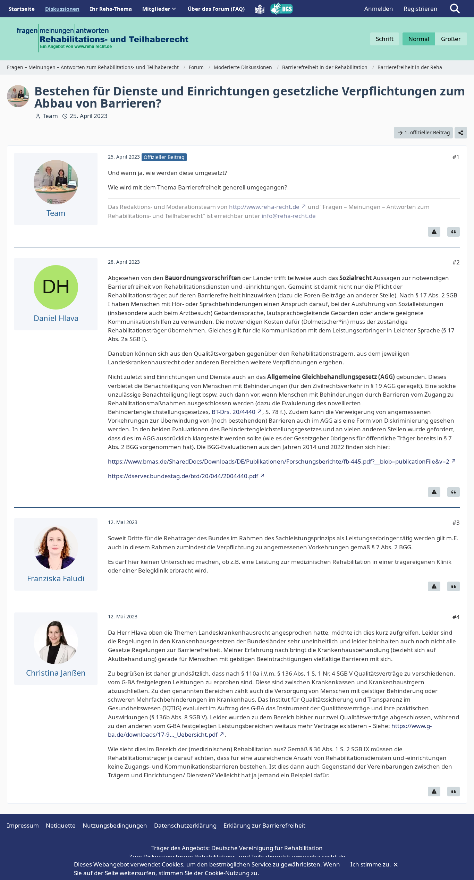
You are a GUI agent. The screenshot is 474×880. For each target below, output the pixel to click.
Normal (418, 39)
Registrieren (421, 8)
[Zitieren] (453, 232)
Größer (451, 39)
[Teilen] (461, 132)
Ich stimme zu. (371, 864)
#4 (456, 617)
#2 (456, 262)
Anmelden (378, 8)
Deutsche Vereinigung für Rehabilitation (267, 848)
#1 (456, 157)
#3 (456, 522)
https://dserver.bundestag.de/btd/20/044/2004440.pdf (183, 476)
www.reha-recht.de (318, 857)
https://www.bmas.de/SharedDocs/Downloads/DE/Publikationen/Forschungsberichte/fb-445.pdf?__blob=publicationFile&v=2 (278, 461)
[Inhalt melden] (434, 232)
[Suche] (455, 8)
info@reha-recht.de (289, 216)
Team (50, 116)
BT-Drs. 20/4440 (233, 412)
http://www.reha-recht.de (264, 207)
